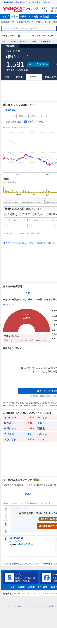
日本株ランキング (24, 22)
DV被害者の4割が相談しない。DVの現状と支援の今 (27, 2)
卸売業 (16, 51)
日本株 (14, 16)
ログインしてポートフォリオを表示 (40, 36)
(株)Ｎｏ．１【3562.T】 (29, 41)
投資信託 (44, 16)
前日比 (28, 494)
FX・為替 (33, 16)
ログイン (45, 11)
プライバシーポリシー (16, 606)
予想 (28, 293)
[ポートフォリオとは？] (19, 35)
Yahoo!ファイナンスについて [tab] (26, 593)
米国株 (23, 16)
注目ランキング (43, 22)
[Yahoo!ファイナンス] (20, 7)
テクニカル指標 (13, 121)
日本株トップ (7, 22)
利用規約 (52, 606)
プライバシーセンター (37, 606)
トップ (5, 16)
